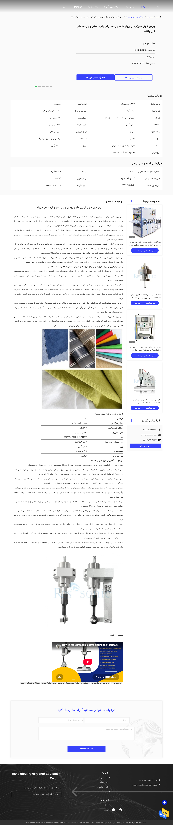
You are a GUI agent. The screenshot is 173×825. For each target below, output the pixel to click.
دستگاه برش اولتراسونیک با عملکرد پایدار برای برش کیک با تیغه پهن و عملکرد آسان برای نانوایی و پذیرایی (145, 245)
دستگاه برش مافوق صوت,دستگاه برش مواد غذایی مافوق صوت (65, 683)
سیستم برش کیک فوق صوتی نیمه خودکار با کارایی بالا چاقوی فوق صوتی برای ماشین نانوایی (145, 350)
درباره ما (130, 6)
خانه (158, 6)
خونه (157, 17)
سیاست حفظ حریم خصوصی (135, 822)
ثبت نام (53, 794)
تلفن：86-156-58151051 (149, 780)
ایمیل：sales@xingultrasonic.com (145, 785)
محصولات (145, 6)
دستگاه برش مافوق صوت (30, 683)
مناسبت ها (93, 6)
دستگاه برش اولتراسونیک (134, 17)
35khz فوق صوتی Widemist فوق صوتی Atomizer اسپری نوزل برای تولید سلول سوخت (146, 297)
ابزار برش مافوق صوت (100, 683)
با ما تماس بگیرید (112, 6)
